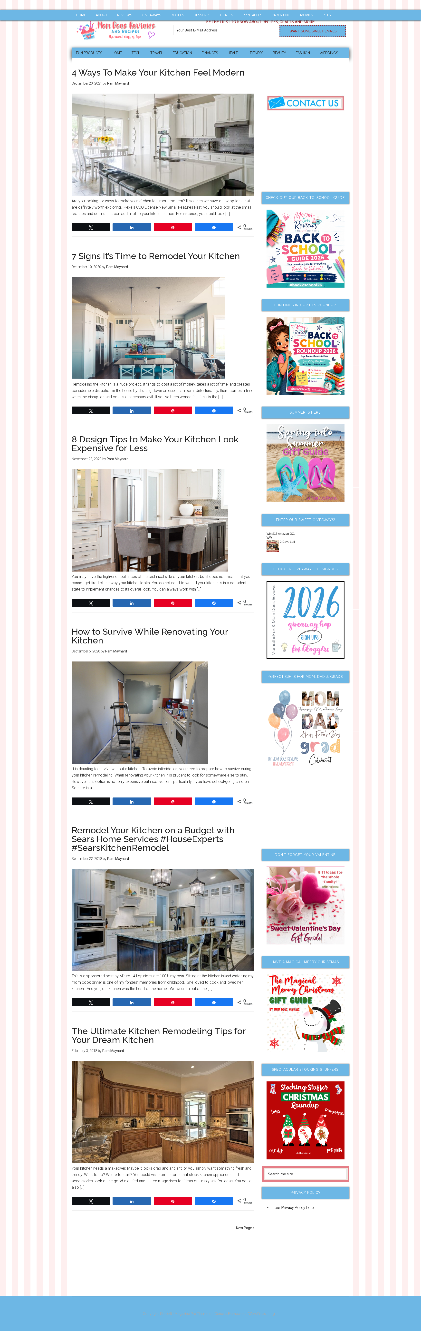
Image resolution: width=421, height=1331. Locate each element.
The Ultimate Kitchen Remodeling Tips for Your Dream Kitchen (159, 1035)
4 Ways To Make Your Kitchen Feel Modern (158, 72)
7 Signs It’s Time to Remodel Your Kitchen (156, 256)
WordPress (257, 1314)
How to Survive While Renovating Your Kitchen (150, 635)
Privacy (287, 1207)
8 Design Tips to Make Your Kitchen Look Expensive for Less (155, 443)
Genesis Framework (230, 1314)
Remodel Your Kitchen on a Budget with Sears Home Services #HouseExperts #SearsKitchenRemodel (153, 839)
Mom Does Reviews (118, 28)
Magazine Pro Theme (191, 1314)
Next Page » (245, 1228)
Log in (273, 1314)
